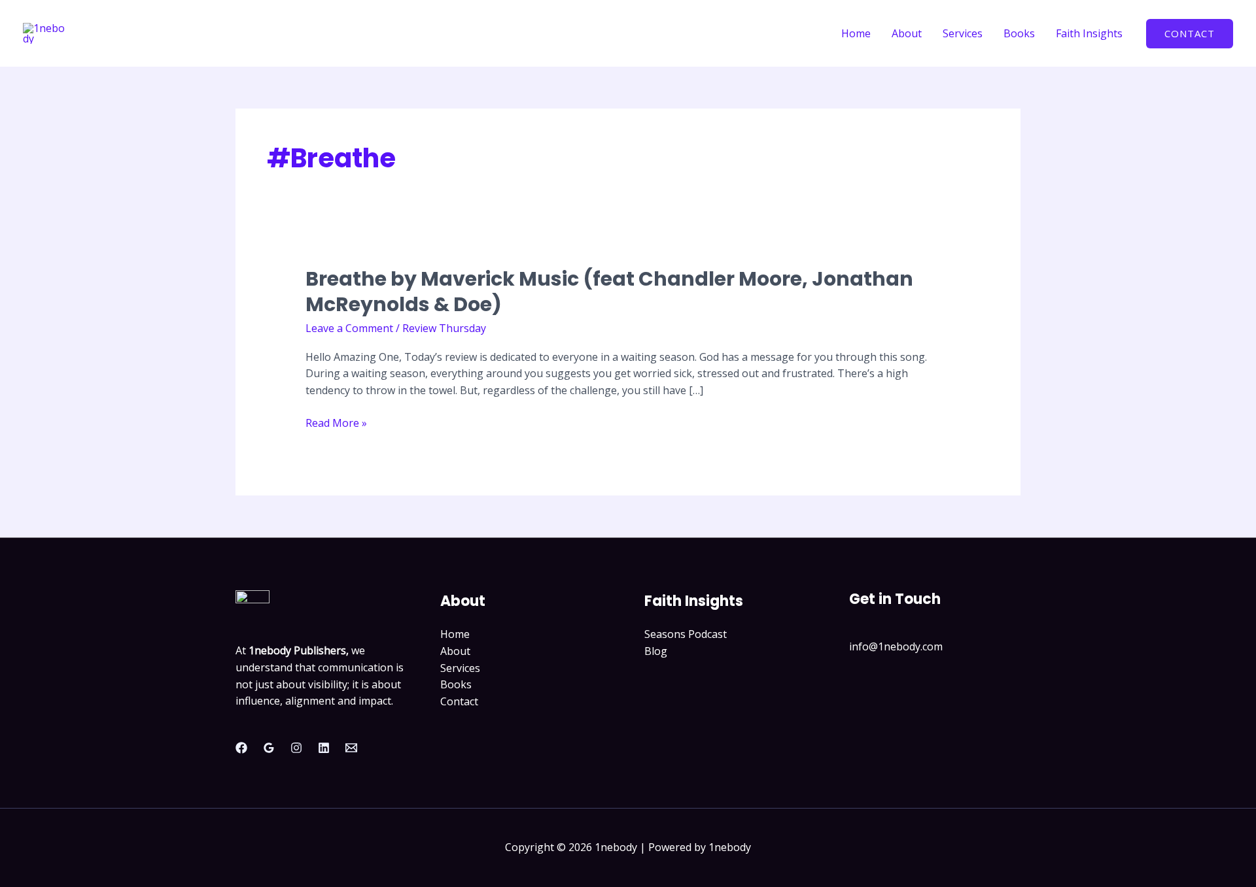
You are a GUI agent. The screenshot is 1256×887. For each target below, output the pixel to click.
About (907, 33)
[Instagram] (296, 748)
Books (1019, 33)
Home (856, 33)
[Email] (351, 748)
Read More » (336, 423)
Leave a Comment (349, 328)
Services (963, 33)
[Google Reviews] (269, 748)
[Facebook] (241, 748)
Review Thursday (444, 328)
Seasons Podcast (685, 634)
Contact (459, 701)
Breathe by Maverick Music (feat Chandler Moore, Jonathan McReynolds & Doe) (609, 291)
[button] (1189, 33)
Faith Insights (1089, 33)
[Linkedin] (324, 748)
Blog (655, 651)
